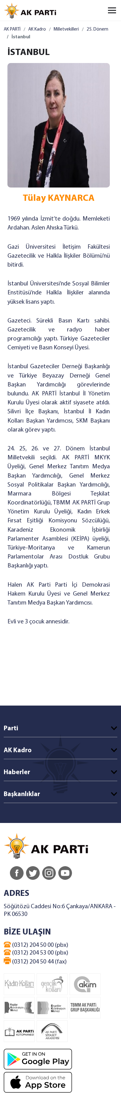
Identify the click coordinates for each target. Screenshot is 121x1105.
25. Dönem (97, 29)
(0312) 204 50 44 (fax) (39, 962)
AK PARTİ (12, 29)
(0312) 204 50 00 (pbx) (39, 945)
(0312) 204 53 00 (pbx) (39, 953)
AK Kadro (37, 29)
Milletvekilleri (66, 29)
